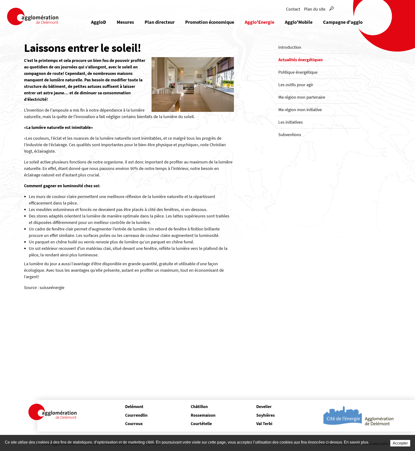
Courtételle (201, 423)
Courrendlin (136, 415)
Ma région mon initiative (300, 109)
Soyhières (265, 415)
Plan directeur (160, 22)
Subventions (289, 134)
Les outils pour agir (295, 84)
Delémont (134, 406)
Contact (293, 9)
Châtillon (199, 406)
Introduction (289, 47)
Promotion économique (209, 22)
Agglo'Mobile (298, 22)
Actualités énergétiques (300, 59)
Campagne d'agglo (343, 22)
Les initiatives (290, 122)
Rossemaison (203, 415)
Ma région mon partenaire (301, 97)
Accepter (400, 443)
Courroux (134, 423)
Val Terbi (264, 423)
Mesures (125, 22)
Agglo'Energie (259, 22)
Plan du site (314, 9)
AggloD (98, 22)
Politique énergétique (297, 72)
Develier (264, 406)
